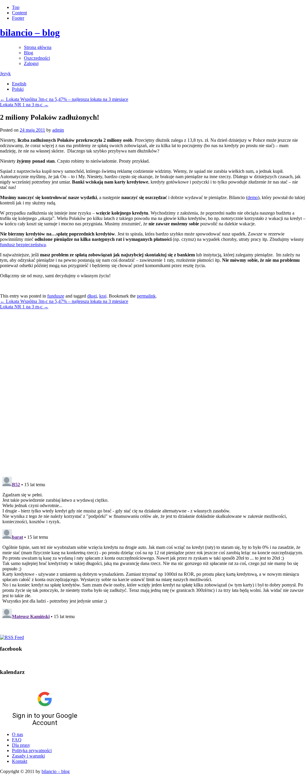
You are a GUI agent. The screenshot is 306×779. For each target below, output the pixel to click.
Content (19, 12)
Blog (28, 52)
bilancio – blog (30, 32)
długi (92, 295)
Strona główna (37, 47)
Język (5, 73)
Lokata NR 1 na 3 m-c (24, 104)
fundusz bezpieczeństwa (23, 244)
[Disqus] (153, 389)
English (19, 83)
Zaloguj (31, 63)
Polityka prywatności (32, 750)
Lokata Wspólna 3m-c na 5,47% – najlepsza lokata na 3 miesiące (64, 99)
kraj (102, 295)
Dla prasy (21, 745)
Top (15, 7)
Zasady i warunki (28, 755)
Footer (18, 18)
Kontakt (19, 761)
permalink (146, 295)
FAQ (17, 739)
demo (252, 197)
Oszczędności (37, 58)
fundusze (55, 295)
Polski (18, 89)
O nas (17, 734)
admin (58, 130)
